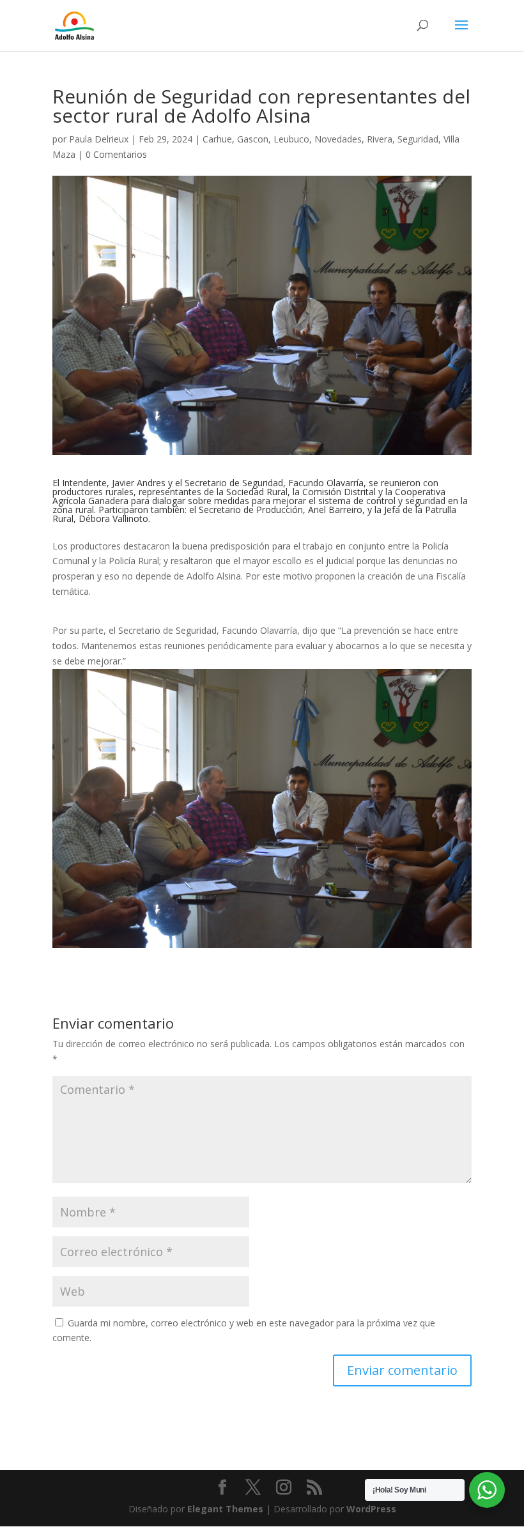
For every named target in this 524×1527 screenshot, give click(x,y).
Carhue (217, 139)
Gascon (252, 139)
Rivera (379, 139)
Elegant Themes (225, 1509)
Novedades (338, 139)
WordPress (371, 1509)
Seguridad (417, 139)
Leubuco (291, 139)
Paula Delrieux (98, 139)
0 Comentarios (116, 154)
